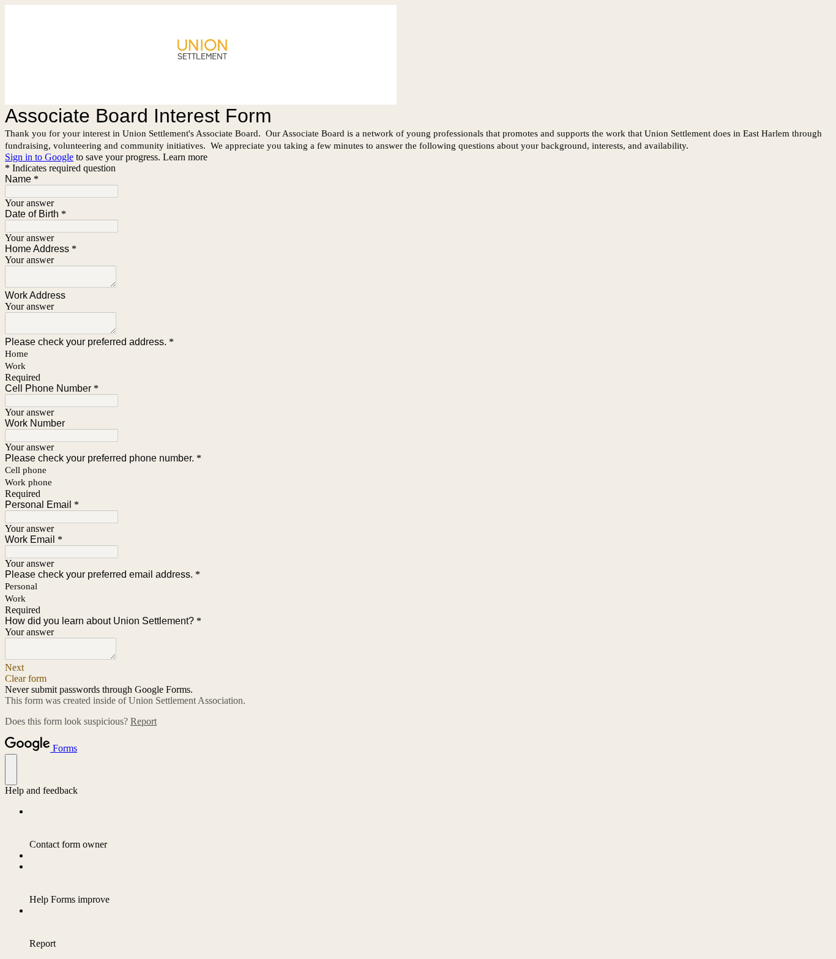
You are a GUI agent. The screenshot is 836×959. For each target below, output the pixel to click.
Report (143, 721)
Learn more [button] (185, 157)
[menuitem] (430, 828)
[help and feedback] (11, 769)
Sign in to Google (39, 157)
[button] (418, 667)
